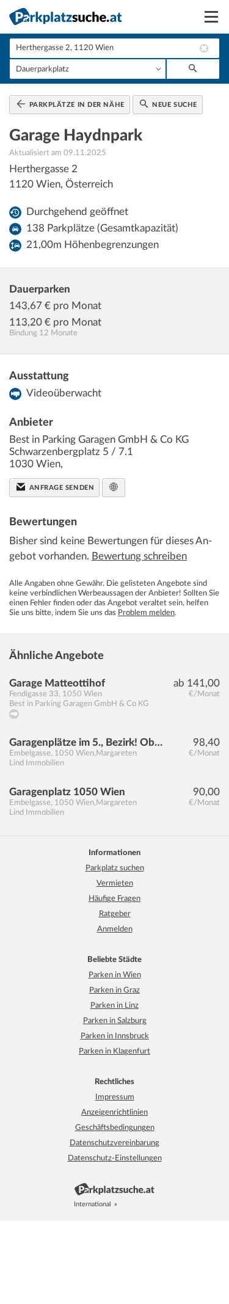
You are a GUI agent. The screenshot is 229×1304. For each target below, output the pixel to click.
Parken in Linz (114, 1006)
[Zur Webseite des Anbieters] (113, 487)
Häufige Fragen (114, 899)
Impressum (114, 1097)
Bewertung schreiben (139, 556)
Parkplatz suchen (114, 868)
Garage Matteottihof (57, 683)
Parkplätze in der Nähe (76, 104)
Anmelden (115, 929)
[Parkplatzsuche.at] (126, 1204)
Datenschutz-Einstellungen (115, 1158)
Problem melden (146, 613)
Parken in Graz (114, 990)
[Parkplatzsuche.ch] (139, 1204)
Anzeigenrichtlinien (114, 1112)
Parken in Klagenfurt (114, 1051)
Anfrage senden (60, 487)
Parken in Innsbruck (115, 1036)
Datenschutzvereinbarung (114, 1143)
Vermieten (114, 883)
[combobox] (114, 48)
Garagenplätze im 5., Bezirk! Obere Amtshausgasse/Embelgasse (88, 742)
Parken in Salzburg (115, 1021)
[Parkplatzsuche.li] (153, 1204)
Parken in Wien (115, 975)
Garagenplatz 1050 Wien (67, 792)
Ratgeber (115, 914)
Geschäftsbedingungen (114, 1128)
